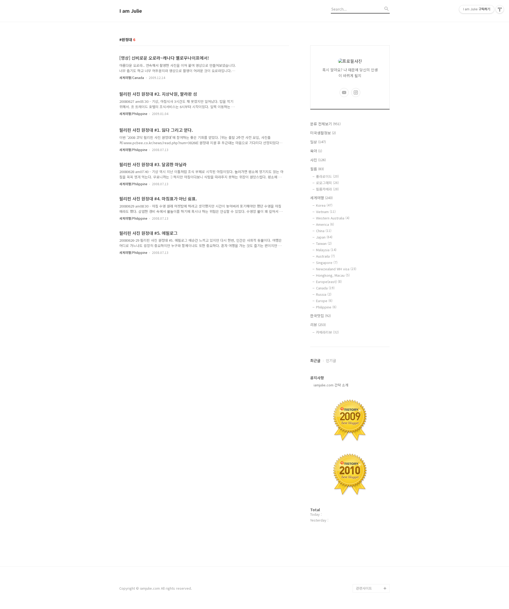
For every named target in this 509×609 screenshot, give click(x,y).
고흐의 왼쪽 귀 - (368, 579)
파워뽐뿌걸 (364, 469)
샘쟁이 (361, 520)
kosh (360, 477)
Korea (324, 205)
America (325, 224)
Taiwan (324, 243)
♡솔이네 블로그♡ (369, 486)
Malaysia (326, 249)
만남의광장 (364, 554)
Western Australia (332, 217)
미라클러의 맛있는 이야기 (371, 499)
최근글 (315, 360)
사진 (318, 159)
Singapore (326, 262)
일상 (318, 141)
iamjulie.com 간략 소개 (329, 384)
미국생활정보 (323, 132)
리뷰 (318, 324)
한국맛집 (320, 315)
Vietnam (326, 211)
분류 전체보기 (325, 123)
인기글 (331, 360)
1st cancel (364, 537)
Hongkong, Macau (333, 275)
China (323, 230)
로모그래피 (327, 182)
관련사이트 (364, 588)
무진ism (362, 562)
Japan (324, 237)
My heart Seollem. (370, 571)
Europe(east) (329, 281)
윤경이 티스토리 (368, 461)
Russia (323, 294)
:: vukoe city (366, 545)
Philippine (326, 307)
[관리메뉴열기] (500, 9)
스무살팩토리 (365, 511)
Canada (325, 287)
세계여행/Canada (131, 77)
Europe (324, 300)
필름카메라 (327, 189)
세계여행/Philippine (133, 113)
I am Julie (130, 11)
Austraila (325, 256)
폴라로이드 (327, 176)
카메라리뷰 (327, 332)
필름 (317, 168)
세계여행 (321, 197)
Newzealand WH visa (336, 268)
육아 (316, 150)
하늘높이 (362, 528)
